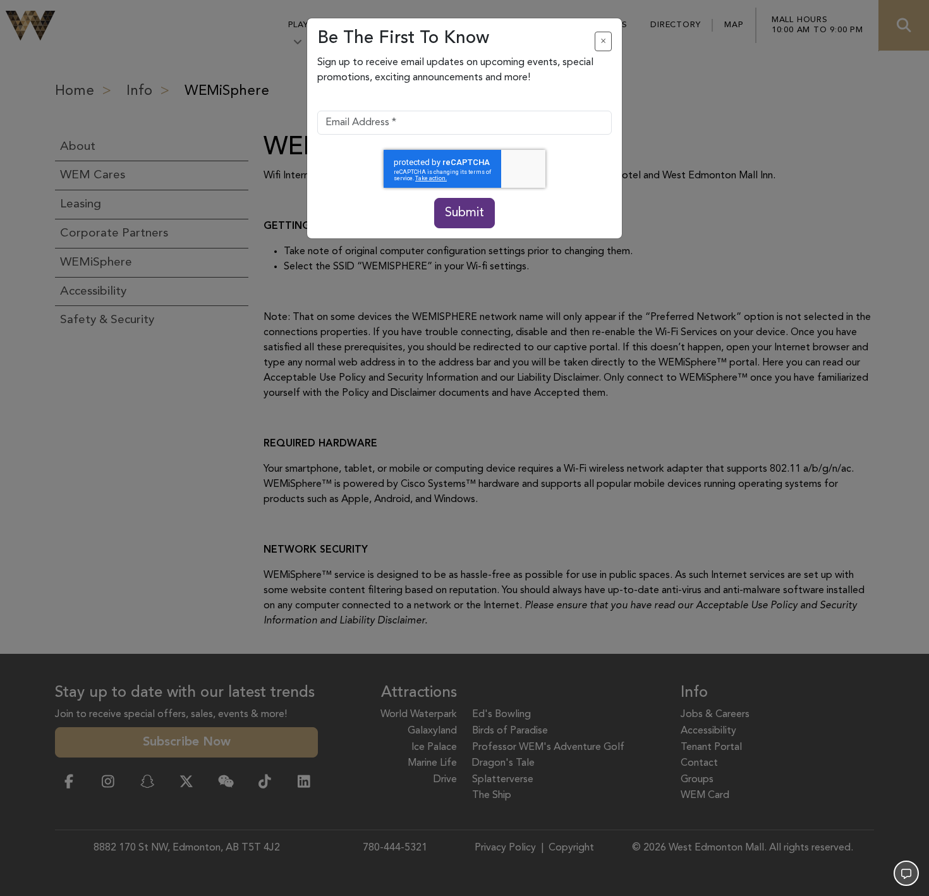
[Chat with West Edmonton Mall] (906, 873)
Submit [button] (464, 213)
